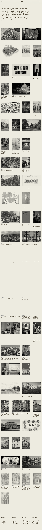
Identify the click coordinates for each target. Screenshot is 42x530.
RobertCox (3, 523)
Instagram (3, 528)
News (17, 24)
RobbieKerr (3, 521)
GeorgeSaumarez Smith (5, 520)
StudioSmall (17, 528)
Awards (26, 24)
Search (40, 1)
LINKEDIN (7, 528)
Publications (22, 24)
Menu (2, 1)
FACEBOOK (10, 528)
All (14, 24)
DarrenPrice (3, 522)
